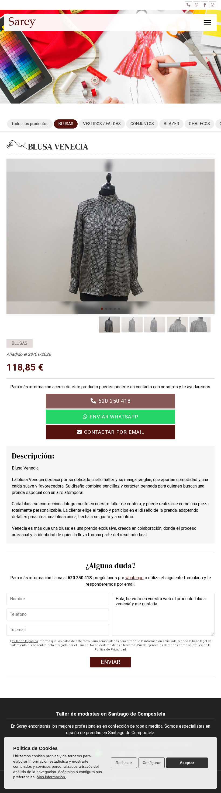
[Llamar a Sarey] (188, 5)
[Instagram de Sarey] (212, 5)
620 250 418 (114, 401)
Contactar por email (114, 432)
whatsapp (134, 577)
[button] (102, 309)
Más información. (51, 777)
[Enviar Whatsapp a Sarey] (196, 5)
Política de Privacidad (110, 649)
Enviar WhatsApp (113, 416)
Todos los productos (30, 123)
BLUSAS (19, 343)
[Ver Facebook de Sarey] (204, 5)
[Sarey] (22, 22)
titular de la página (25, 641)
